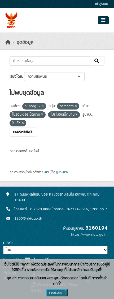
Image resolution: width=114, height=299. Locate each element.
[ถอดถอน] (42, 106)
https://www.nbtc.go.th (89, 234)
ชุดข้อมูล (25, 42)
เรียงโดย (16, 76)
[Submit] (97, 61)
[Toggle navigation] (103, 20)
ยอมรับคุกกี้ (57, 292)
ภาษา (7, 242)
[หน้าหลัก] (8, 42)
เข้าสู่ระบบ (101, 4)
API (46, 172)
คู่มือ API (61, 172)
